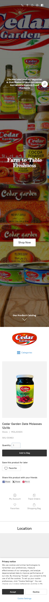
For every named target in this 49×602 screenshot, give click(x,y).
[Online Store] (24, 339)
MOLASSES (16, 432)
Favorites (14, 508)
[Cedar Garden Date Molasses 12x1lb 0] (24, 389)
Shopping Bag (34, 508)
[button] (11, 468)
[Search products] (44, 84)
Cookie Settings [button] (24, 598)
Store (5, 432)
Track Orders (34, 499)
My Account (15, 499)
